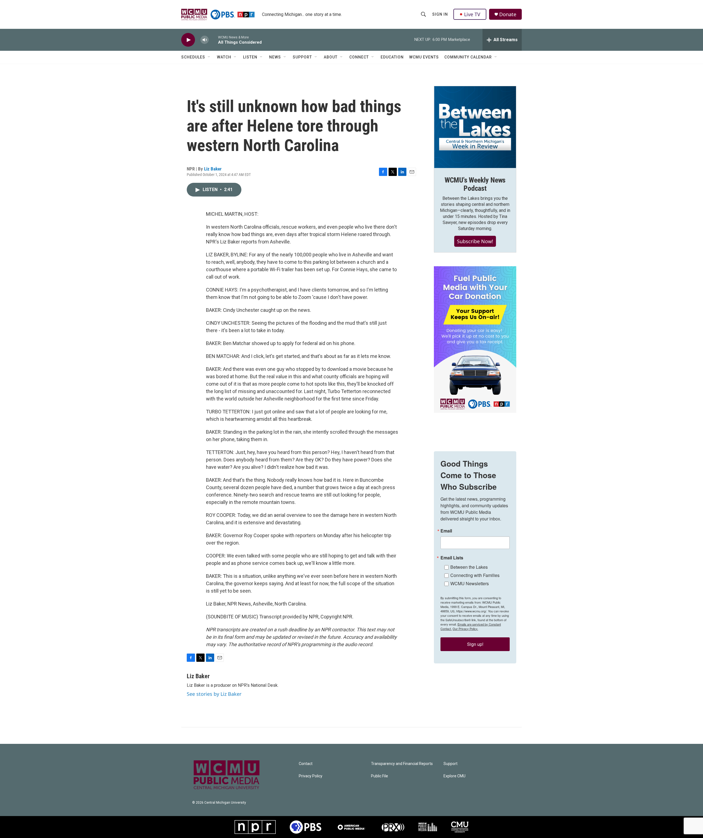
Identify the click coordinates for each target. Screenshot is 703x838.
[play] (188, 40)
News (275, 57)
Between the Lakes (469, 567)
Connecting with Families (475, 575)
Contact (306, 764)
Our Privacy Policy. (465, 628)
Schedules (193, 57)
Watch (224, 57)
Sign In (440, 14)
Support (302, 57)
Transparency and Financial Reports (402, 764)
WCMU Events (424, 57)
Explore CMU (454, 776)
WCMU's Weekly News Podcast (475, 184)
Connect (359, 57)
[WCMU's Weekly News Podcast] (475, 127)
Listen (250, 57)
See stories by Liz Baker (214, 694)
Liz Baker (213, 169)
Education (392, 57)
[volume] (204, 40)
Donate (507, 14)
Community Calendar (468, 57)
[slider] (213, 40)
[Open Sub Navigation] (209, 57)
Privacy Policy (310, 776)
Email (446, 531)
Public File (379, 776)
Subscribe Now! (475, 241)
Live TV (472, 14)
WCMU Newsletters (469, 583)
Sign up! (475, 644)
